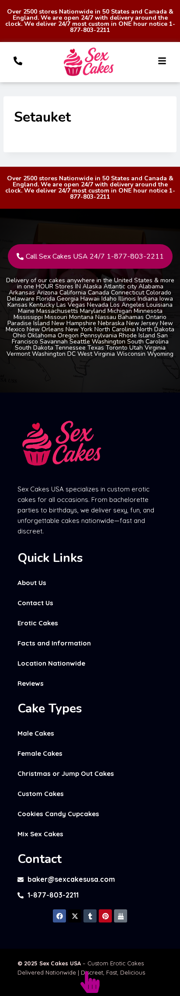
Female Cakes (39, 753)
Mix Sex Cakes (40, 834)
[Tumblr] (90, 915)
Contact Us (35, 603)
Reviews (30, 683)
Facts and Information (54, 643)
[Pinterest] (105, 915)
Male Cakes (35, 733)
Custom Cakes (40, 793)
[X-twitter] (74, 915)
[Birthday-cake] (120, 915)
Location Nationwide (51, 663)
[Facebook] (59, 915)
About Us (31, 583)
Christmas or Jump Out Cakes (65, 773)
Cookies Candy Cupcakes (58, 814)
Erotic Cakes (37, 623)
